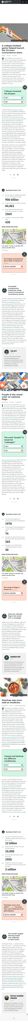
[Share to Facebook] (10, 174)
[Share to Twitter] (14, 174)
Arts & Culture (5, 402)
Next (26, 236)
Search (23, 2)
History (3, 55)
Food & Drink (5, 705)
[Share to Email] (18, 174)
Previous (1, 236)
